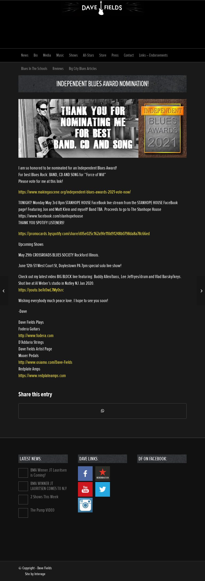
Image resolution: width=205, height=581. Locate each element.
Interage (39, 573)
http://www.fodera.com (35, 336)
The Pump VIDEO (42, 510)
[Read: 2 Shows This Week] (23, 499)
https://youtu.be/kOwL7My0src (41, 290)
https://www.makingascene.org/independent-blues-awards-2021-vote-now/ (74, 192)
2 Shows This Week (44, 497)
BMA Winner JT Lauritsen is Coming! (48, 472)
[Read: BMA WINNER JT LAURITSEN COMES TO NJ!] (23, 486)
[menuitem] (24, 55)
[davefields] (103, 24)
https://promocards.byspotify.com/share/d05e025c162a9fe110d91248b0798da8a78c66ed (84, 234)
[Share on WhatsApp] (102, 411)
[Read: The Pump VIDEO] (23, 513)
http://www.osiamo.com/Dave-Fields (45, 362)
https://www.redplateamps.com (42, 376)
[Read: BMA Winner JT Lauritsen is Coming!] (23, 473)
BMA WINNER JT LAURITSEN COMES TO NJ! (48, 486)
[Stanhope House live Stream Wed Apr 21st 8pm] (4, 290)
